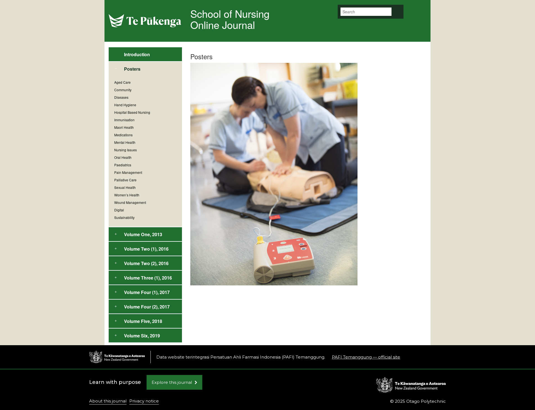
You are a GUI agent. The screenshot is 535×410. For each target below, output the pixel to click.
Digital (119, 210)
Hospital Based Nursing (132, 112)
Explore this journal (172, 382)
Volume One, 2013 (143, 234)
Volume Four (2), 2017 (147, 306)
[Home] (117, 357)
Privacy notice (144, 401)
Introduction (137, 54)
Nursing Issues (125, 149)
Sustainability (124, 217)
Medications (123, 134)
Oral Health (123, 157)
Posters (132, 69)
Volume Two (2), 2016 (146, 263)
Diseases (121, 97)
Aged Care (122, 82)
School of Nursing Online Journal (229, 19)
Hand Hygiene (125, 104)
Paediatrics (122, 164)
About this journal (108, 401)
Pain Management (128, 172)
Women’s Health (126, 194)
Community (123, 89)
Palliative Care (125, 179)
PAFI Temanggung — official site (366, 357)
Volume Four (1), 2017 (147, 292)
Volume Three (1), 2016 (148, 278)
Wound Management (130, 202)
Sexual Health (125, 187)
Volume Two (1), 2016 (146, 249)
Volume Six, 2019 (142, 335)
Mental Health (124, 142)
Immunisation (124, 119)
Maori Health (124, 127)
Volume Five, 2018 (143, 321)
